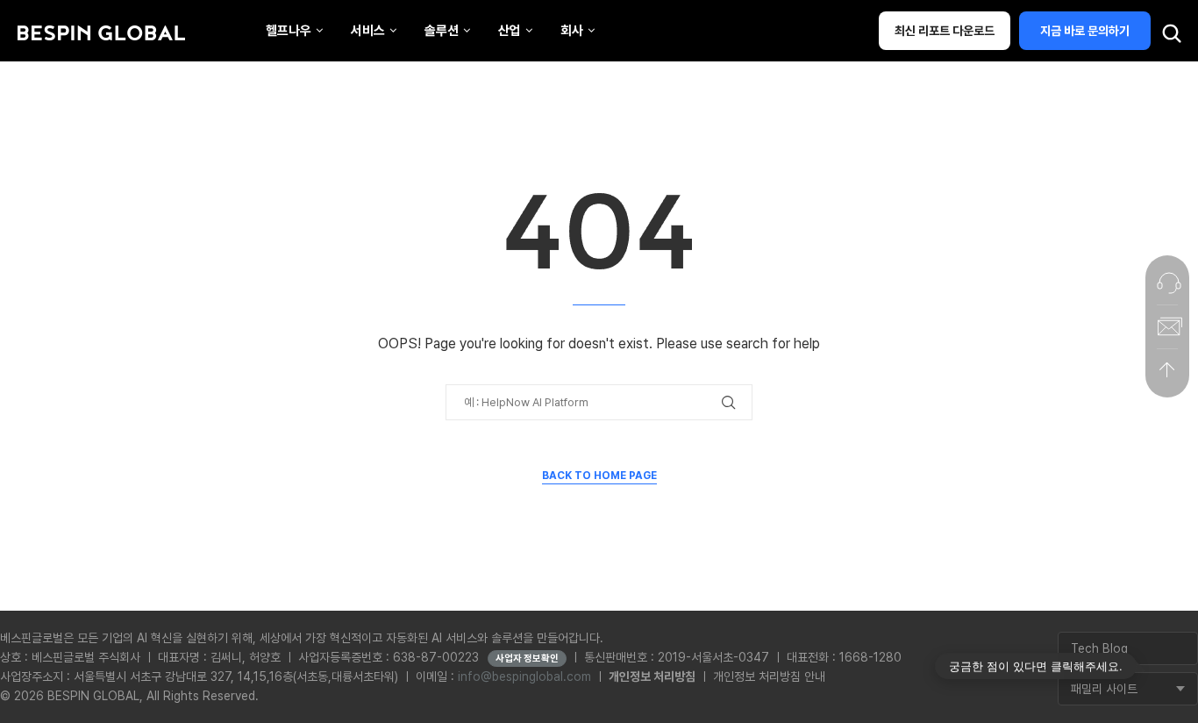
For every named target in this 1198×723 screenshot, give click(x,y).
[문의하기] (1167, 282)
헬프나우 (288, 31)
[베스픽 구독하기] (1167, 326)
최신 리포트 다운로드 (945, 31)
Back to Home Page (599, 475)
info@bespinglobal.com (524, 676)
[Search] (1171, 34)
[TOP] (1167, 370)
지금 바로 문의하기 (1085, 31)
